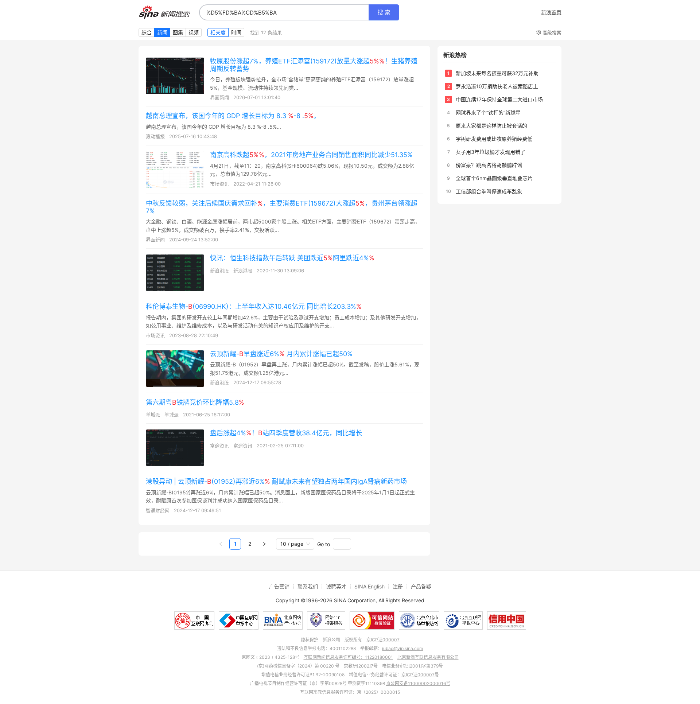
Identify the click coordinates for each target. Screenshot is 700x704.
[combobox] (284, 12)
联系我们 (308, 586)
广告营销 (279, 586)
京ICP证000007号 (420, 674)
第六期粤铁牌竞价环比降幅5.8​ (195, 402)
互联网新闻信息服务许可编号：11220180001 (348, 657)
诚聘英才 (336, 586)
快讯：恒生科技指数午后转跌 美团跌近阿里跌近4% (292, 258)
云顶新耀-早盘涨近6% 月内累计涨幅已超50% (281, 354)
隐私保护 (309, 639)
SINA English (369, 586)
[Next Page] (264, 544)
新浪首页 (551, 12)
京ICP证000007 (383, 639)
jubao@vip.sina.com (402, 648)
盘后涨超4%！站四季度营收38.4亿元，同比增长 (286, 433)
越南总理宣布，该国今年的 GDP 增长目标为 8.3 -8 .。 (233, 116)
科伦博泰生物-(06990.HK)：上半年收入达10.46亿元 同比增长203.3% (254, 306)
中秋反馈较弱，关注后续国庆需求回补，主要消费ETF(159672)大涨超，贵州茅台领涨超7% (281, 207)
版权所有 (353, 639)
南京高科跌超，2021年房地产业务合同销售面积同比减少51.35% (311, 155)
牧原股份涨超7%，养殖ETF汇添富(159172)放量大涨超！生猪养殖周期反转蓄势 (313, 65)
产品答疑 (421, 586)
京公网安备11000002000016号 (418, 683)
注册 (398, 586)
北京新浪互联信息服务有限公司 (428, 657)
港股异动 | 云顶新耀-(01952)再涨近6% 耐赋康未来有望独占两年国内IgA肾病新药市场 (276, 481)
